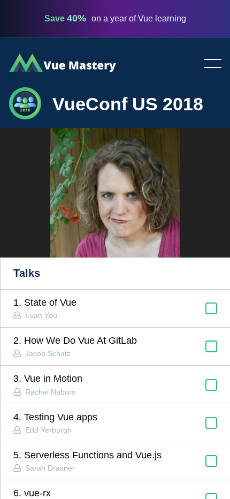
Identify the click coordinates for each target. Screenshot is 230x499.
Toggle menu (208, 64)
